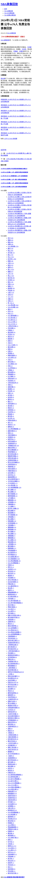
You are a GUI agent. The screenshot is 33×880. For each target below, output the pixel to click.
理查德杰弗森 (13, 456)
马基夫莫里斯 (13, 737)
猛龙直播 (11, 512)
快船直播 (12, 521)
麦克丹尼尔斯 (13, 873)
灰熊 (10, 301)
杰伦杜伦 (11, 865)
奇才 (10, 238)
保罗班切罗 (12, 712)
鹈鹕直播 (12, 548)
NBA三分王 (12, 324)
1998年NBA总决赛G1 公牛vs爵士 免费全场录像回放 (14, 179)
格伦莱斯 (11, 766)
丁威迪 (11, 756)
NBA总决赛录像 (9, 13)
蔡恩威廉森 (12, 665)
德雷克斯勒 (12, 355)
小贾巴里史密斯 (14, 651)
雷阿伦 (11, 399)
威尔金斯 (11, 762)
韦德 (10, 385)
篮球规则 (11, 816)
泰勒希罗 (11, 695)
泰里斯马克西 (13, 705)
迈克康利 (11, 689)
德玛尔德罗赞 (13, 626)
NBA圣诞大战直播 (14, 632)
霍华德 (11, 416)
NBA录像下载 (13, 837)
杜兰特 (11, 418)
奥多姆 (11, 406)
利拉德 (11, 391)
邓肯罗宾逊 (12, 697)
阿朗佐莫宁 (12, 791)
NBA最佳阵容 (13, 586)
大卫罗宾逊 (12, 368)
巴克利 (11, 334)
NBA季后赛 (13, 305)
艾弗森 (11, 370)
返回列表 (3, 150)
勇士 (11, 276)
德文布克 (11, 573)
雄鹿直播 (12, 500)
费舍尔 (11, 408)
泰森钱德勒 (12, 477)
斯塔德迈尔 (12, 810)
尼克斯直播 (12, 523)
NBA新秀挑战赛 (14, 777)
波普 (10, 728)
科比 (10, 313)
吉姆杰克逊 (12, 795)
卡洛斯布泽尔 (13, 699)
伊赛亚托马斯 (13, 829)
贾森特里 (11, 466)
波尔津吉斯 (12, 647)
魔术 (10, 248)
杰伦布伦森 (12, 638)
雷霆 (10, 286)
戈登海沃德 (12, 800)
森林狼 (11, 288)
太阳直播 (12, 502)
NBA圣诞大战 (13, 630)
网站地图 (16, 877)
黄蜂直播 (11, 538)
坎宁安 (11, 842)
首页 (5, 9)
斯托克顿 (11, 361)
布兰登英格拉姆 (14, 663)
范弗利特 (11, 621)
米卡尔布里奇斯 (14, 753)
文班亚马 (12, 569)
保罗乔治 (11, 439)
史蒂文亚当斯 (13, 458)
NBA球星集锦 (14, 559)
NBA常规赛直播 (14, 487)
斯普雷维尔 (12, 793)
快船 (11, 284)
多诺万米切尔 (13, 749)
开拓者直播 (12, 550)
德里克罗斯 (12, 447)
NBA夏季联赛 (13, 315)
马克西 (24, 49)
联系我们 (22, 877)
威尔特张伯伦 (13, 760)
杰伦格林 (11, 653)
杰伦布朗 (11, 328)
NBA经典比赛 (13, 556)
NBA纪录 (12, 848)
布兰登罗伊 (12, 552)
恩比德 (3, 78)
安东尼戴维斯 (13, 450)
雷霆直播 (12, 527)
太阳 (10, 294)
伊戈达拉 (11, 571)
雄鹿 (10, 271)
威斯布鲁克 (12, 431)
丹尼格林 (11, 577)
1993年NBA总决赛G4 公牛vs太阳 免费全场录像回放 (14, 186)
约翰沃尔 (11, 772)
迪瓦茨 (11, 768)
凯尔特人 (12, 259)
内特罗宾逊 (12, 464)
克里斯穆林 (12, 758)
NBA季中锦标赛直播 (15, 603)
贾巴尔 (11, 624)
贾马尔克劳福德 (14, 462)
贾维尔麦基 (12, 607)
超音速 (11, 338)
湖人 (11, 269)
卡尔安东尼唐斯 (14, 481)
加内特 (11, 397)
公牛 (5, 138)
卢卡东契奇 (12, 483)
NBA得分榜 (12, 317)
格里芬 (11, 590)
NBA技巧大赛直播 (14, 779)
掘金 (10, 242)
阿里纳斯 (11, 856)
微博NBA (12, 846)
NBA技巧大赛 (13, 781)
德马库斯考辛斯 (14, 617)
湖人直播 (12, 489)
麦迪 (10, 309)
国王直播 (11, 510)
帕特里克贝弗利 (14, 718)
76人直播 (11, 506)
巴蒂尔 (11, 565)
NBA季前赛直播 (14, 429)
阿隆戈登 (11, 584)
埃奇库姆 (11, 869)
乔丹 (10, 311)
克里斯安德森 (13, 460)
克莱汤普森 (12, 435)
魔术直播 (11, 546)
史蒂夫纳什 (12, 378)
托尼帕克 (11, 380)
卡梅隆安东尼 (13, 445)
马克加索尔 (12, 804)
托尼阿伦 (11, 412)
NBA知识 (12, 609)
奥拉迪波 (11, 821)
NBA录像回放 (9, 4)
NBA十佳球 (13, 345)
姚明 (10, 839)
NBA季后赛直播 (14, 561)
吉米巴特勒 (12, 680)
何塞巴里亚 (12, 470)
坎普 (10, 351)
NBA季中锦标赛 (14, 600)
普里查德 (11, 835)
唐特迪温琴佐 (13, 693)
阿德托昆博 (12, 420)
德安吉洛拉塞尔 (14, 676)
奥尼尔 (11, 336)
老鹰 (10, 244)
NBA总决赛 (13, 307)
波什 (10, 422)
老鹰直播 (11, 535)
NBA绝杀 (12, 850)
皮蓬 (10, 341)
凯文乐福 (11, 605)
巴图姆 (15, 51)
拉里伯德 (11, 619)
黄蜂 (10, 240)
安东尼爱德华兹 (14, 479)
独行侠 (11, 278)
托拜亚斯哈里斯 (14, 707)
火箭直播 (12, 544)
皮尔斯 (11, 395)
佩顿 (10, 349)
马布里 (11, 844)
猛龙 (10, 265)
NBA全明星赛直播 (14, 634)
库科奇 (11, 770)
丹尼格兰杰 (12, 818)
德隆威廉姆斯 (13, 592)
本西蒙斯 (11, 806)
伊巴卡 (11, 567)
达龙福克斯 (12, 745)
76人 (8, 138)
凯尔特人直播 (13, 508)
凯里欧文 (11, 437)
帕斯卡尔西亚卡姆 (14, 615)
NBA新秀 (12, 611)
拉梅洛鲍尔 (12, 854)
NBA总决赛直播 (14, 563)
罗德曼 (11, 353)
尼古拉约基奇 (13, 582)
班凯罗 (11, 862)
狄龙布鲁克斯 (13, 670)
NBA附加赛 (12, 814)
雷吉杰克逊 (12, 741)
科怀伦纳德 (12, 441)
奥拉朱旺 (11, 332)
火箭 (11, 292)
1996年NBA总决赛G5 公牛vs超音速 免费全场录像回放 (14, 172)
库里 (10, 433)
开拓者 (11, 290)
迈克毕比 (11, 475)
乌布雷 (29, 47)
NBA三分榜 (12, 322)
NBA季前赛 (13, 485)
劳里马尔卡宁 (13, 682)
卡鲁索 (11, 733)
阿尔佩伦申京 (13, 649)
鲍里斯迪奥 (12, 594)
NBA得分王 (12, 320)
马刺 (11, 263)
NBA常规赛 (13, 138)
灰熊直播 (11, 517)
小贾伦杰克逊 (13, 326)
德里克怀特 (12, 722)
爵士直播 (11, 519)
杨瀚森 (11, 823)
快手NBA (11, 852)
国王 (10, 282)
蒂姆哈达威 (12, 764)
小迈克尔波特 (13, 743)
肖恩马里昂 (12, 468)
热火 (11, 257)
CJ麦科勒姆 (12, 668)
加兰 (10, 867)
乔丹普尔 (11, 802)
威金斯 (11, 575)
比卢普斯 (11, 376)
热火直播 (12, 540)
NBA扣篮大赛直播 (14, 787)
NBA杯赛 (12, 825)
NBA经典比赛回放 (10, 15)
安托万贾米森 (13, 579)
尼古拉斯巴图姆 (14, 716)
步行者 (11, 252)
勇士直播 (12, 491)
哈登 (10, 393)
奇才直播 (11, 531)
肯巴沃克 (11, 860)
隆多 (10, 401)
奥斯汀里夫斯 (13, 747)
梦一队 (11, 303)
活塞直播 (11, 504)
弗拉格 (11, 833)
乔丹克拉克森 (13, 684)
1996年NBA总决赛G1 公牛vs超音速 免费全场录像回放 (14, 183)
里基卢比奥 (12, 701)
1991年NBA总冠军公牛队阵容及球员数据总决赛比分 (14, 168)
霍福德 (11, 751)
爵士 (10, 255)
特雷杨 (11, 831)
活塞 (10, 299)
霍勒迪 (11, 426)
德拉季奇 (11, 724)
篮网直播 (12, 529)
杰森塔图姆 (12, 636)
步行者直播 (12, 515)
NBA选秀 (12, 357)
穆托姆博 (11, 372)
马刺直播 (11, 525)
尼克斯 (11, 280)
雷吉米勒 (11, 347)
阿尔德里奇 (12, 554)
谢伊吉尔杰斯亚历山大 (16, 672)
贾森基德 (11, 374)
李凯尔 (11, 691)
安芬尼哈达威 (13, 454)
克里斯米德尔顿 (14, 642)
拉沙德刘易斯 (13, 596)
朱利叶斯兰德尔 (14, 640)
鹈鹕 (10, 261)
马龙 (10, 359)
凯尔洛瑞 (11, 613)
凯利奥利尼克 (13, 739)
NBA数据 (12, 364)
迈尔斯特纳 (12, 657)
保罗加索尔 (12, 403)
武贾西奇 (11, 410)
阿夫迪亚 (11, 871)
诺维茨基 (11, 387)
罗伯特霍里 (12, 452)
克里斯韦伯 (12, 798)
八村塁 (11, 674)
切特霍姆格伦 (13, 720)
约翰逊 (11, 330)
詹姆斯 (11, 389)
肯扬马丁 (11, 424)
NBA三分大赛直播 (14, 783)
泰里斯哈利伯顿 (14, 655)
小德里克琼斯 (13, 735)
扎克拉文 (11, 709)
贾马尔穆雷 (12, 703)
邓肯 (10, 366)
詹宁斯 (11, 858)
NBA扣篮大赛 (13, 789)
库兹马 (11, 730)
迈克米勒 (11, 473)
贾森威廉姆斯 (13, 827)
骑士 (10, 250)
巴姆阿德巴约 (13, 726)
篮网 (10, 267)
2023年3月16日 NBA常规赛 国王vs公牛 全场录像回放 (14, 176)
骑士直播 (12, 533)
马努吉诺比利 (13, 382)
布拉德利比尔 (13, 678)
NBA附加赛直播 (14, 812)
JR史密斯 (11, 598)
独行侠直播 (12, 494)
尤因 (10, 343)
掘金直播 (12, 542)
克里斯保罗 (12, 443)
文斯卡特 (11, 808)
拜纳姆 (11, 414)
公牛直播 (11, 498)
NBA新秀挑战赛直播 (15, 774)
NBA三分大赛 (13, 785)
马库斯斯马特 (13, 661)
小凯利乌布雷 (13, 714)
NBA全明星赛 (13, 628)
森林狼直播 (12, 496)
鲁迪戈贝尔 (12, 686)
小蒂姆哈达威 (13, 644)
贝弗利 (21, 51)
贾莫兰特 (11, 659)
